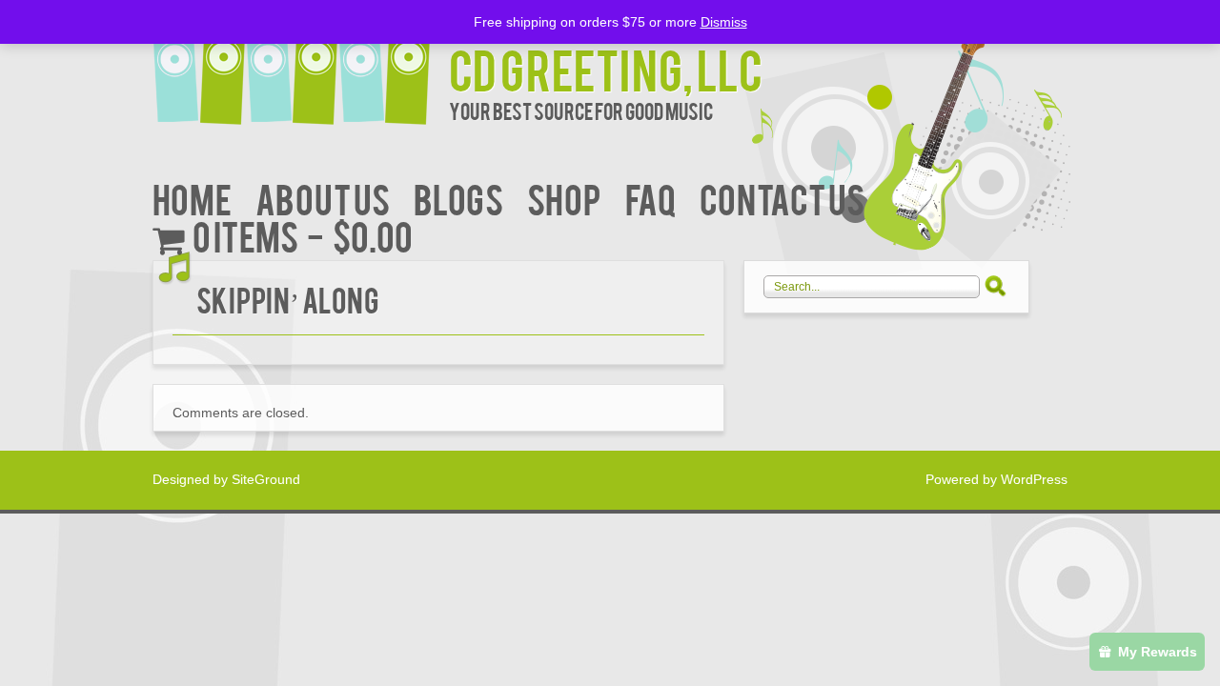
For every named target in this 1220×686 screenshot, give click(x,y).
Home (192, 197)
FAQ (650, 197)
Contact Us (782, 197)
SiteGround (266, 479)
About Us (322, 197)
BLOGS (458, 197)
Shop (564, 197)
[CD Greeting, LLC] (300, 64)
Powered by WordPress (996, 479)
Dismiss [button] (724, 22)
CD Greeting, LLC (605, 68)
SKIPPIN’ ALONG (287, 298)
